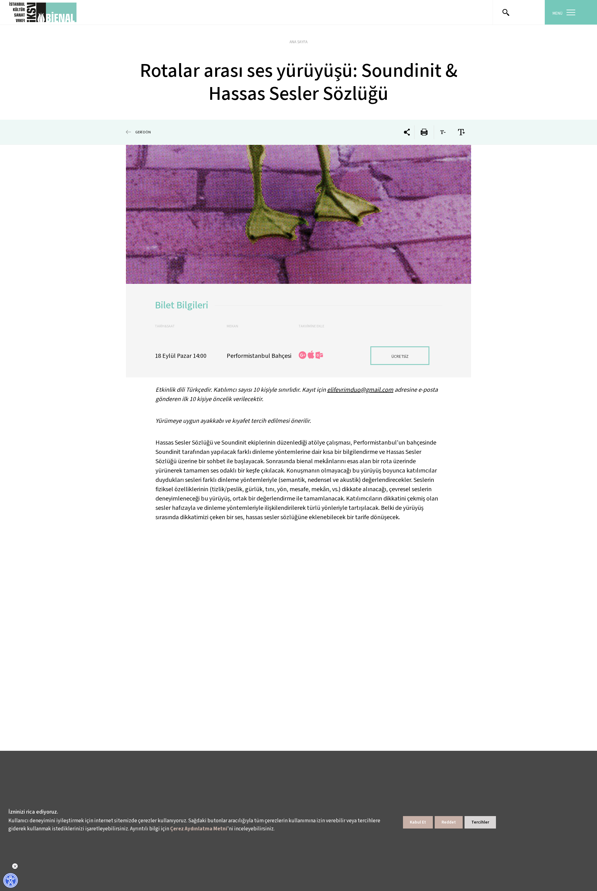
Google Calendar (302, 355)
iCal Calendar (311, 354)
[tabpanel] (298, 214)
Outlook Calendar (319, 355)
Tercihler (480, 822)
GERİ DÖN (143, 132)
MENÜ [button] (557, 13)
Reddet (449, 822)
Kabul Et (418, 822)
